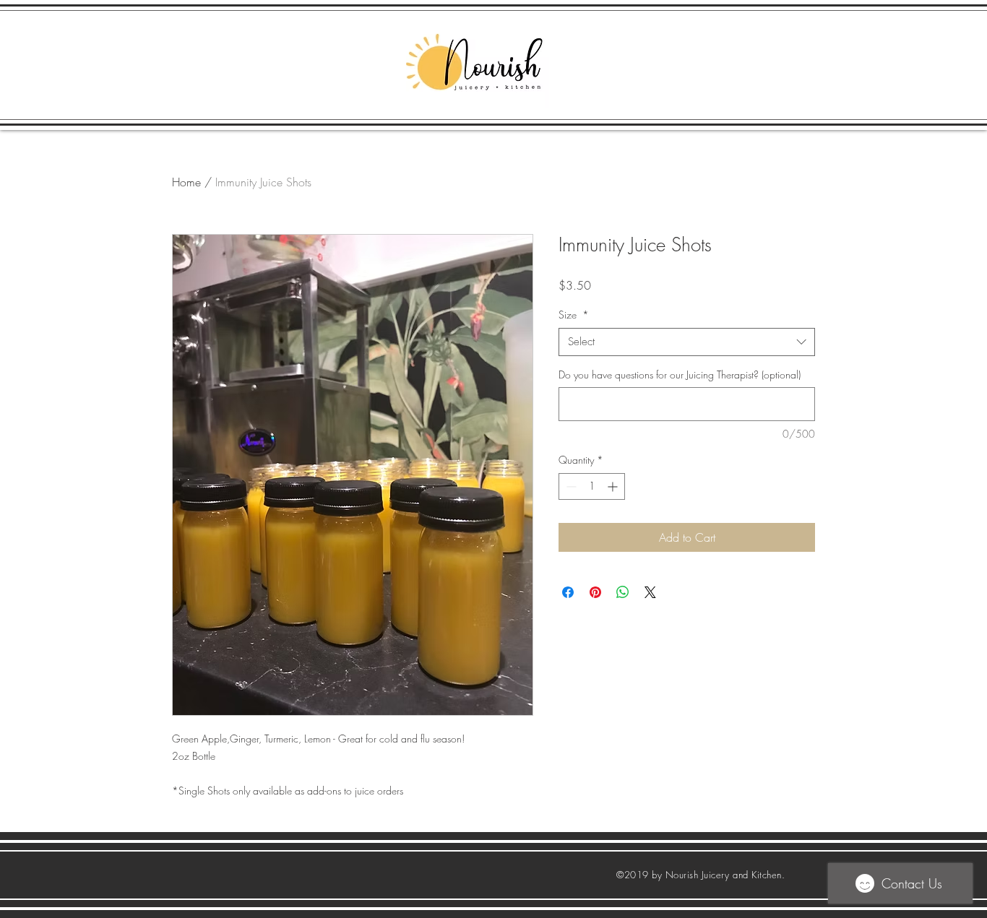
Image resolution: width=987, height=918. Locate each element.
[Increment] (614, 486)
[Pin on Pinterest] (595, 592)
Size (574, 314)
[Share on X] (650, 592)
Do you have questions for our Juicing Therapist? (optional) (680, 374)
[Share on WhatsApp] (623, 592)
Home (186, 182)
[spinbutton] (592, 486)
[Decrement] (570, 486)
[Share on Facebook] (568, 592)
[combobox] (687, 342)
